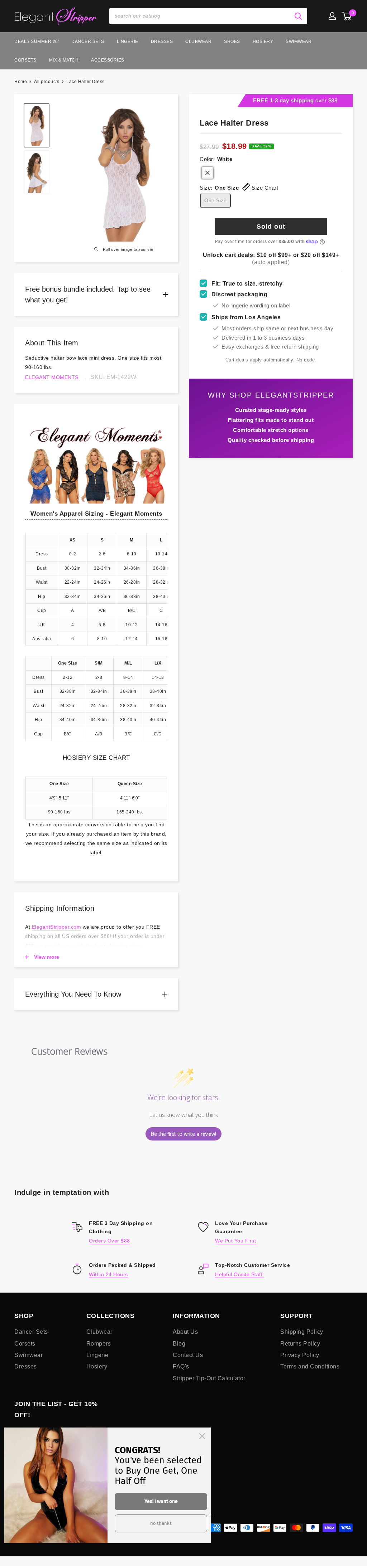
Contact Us (188, 1355)
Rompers (98, 1344)
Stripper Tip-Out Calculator (209, 1378)
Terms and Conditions (309, 1366)
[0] (346, 16)
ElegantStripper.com (56, 927)
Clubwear (198, 41)
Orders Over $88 (109, 1241)
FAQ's (181, 1366)
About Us (185, 1332)
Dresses (162, 41)
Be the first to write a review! (183, 1133)
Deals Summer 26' (36, 41)
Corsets (25, 60)
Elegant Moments (51, 377)
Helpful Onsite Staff (239, 1274)
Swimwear (298, 41)
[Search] (298, 16)
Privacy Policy (299, 1355)
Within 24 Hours (108, 1274)
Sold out (271, 226)
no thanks (161, 1523)
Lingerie (127, 41)
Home (20, 81)
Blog (179, 1344)
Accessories (107, 60)
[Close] (202, 1436)
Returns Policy (300, 1344)
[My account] (332, 16)
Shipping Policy (301, 1332)
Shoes (232, 41)
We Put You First (235, 1241)
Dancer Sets (87, 41)
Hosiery (263, 41)
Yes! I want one (161, 1501)
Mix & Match (64, 60)
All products (46, 81)
